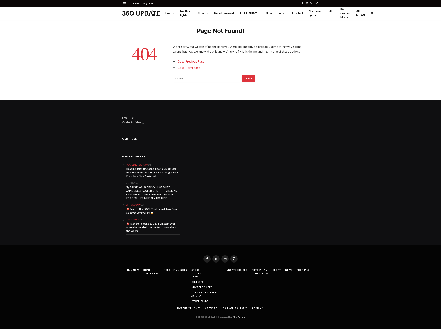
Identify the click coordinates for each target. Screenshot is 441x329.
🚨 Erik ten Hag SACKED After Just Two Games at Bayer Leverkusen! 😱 (152, 210)
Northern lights (186, 13)
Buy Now (148, 3)
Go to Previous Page (191, 61)
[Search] (317, 3)
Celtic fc (330, 13)
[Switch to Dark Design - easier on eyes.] (372, 13)
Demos (135, 3)
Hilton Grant (133, 205)
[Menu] (124, 3)
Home (167, 13)
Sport (201, 13)
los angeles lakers (345, 13)
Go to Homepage (189, 68)
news (282, 13)
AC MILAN (360, 13)
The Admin (239, 316)
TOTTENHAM (248, 13)
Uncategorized (224, 13)
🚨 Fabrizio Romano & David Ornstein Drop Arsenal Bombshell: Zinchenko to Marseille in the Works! (151, 227)
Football (297, 13)
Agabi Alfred (133, 219)
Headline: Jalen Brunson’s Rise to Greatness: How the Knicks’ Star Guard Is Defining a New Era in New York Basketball (152, 172)
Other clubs (199, 301)
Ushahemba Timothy (137, 164)
